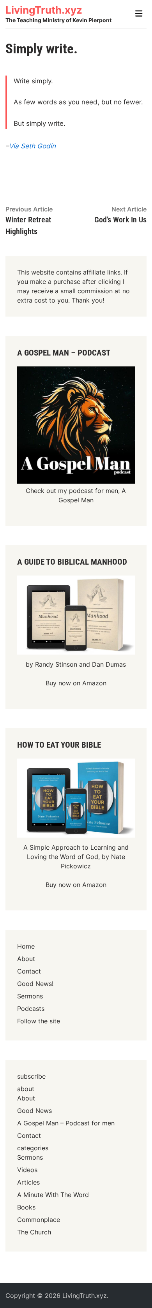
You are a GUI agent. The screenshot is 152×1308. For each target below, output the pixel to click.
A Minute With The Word (53, 1195)
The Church (34, 1232)
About (26, 959)
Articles (28, 1182)
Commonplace (38, 1219)
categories (32, 1148)
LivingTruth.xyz (43, 10)
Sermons (30, 996)
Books (26, 1207)
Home (26, 946)
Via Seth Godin (32, 146)
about (25, 1089)
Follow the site (38, 1021)
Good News (34, 1110)
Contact (29, 971)
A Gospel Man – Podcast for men (66, 1123)
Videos (27, 1170)
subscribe (31, 1076)
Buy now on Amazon (76, 683)
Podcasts (30, 1008)
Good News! (35, 984)
